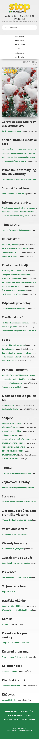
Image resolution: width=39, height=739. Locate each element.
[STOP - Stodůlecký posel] (19, 13)
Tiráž (28, 715)
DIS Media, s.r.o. (26, 730)
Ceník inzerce (11, 719)
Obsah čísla (11, 711)
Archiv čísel (27, 711)
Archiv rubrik (15, 715)
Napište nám (28, 719)
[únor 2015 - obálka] (19, 92)
